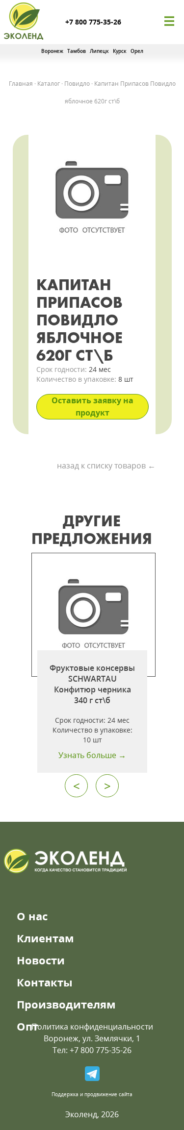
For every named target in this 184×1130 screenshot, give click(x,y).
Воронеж (52, 51)
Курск (120, 51)
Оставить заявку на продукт (92, 406)
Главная (21, 83)
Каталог (48, 83)
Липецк (99, 51)
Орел (137, 51)
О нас (32, 916)
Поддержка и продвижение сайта (92, 1094)
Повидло (77, 83)
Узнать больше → (92, 755)
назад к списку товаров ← (106, 465)
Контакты (45, 982)
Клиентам (45, 938)
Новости (41, 960)
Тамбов (76, 51)
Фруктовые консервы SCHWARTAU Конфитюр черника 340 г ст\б (92, 684)
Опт (27, 1026)
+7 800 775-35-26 (93, 21)
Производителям (66, 1004)
